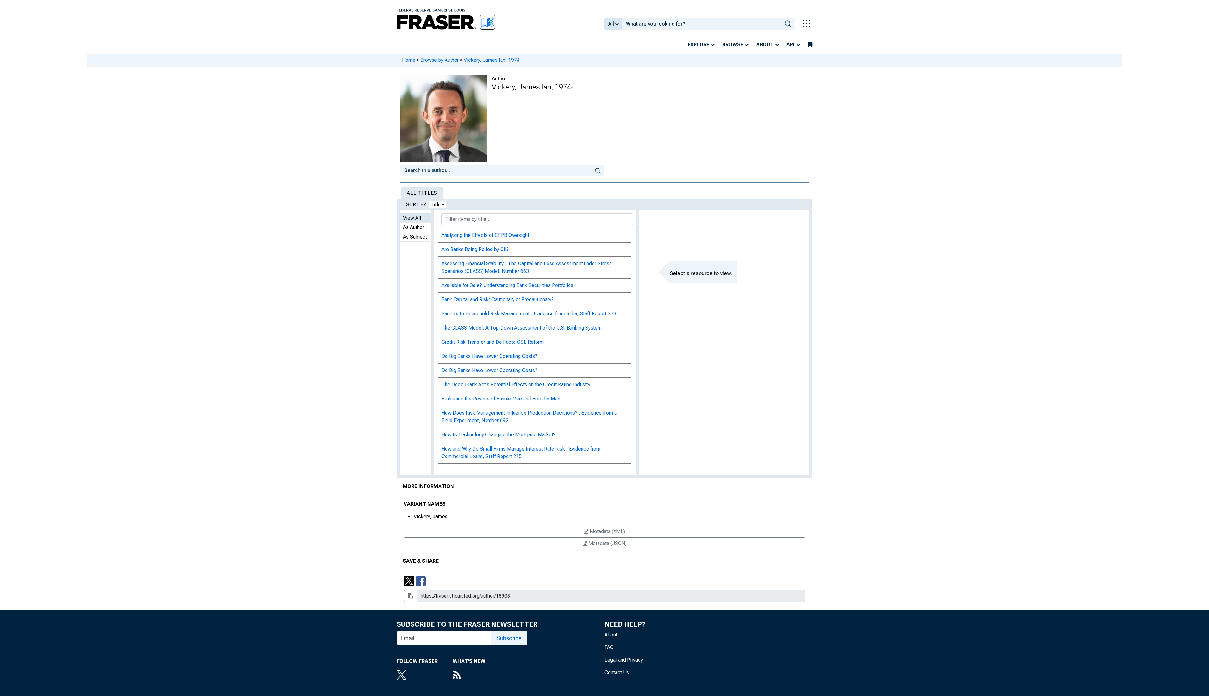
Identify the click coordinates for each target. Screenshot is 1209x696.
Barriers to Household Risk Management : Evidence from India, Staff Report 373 (528, 314)
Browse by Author (439, 60)
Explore (698, 45)
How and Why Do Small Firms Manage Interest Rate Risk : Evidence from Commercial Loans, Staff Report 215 (520, 452)
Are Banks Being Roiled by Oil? (475, 249)
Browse (732, 45)
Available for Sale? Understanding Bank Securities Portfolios (507, 285)
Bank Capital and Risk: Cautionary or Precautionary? (497, 299)
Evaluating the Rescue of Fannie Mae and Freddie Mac (500, 399)
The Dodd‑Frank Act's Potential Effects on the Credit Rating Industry (515, 385)
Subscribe (509, 638)
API (790, 45)
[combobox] (701, 24)
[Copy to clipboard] (410, 596)
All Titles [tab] (422, 193)
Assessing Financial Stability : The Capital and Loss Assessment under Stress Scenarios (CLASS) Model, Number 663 (526, 267)
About (765, 45)
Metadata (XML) (606, 531)
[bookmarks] (810, 45)
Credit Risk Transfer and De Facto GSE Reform (492, 342)
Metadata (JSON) (607, 543)
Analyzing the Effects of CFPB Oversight (485, 235)
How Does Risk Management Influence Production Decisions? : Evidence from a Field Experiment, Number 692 (529, 416)
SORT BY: (417, 205)
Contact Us (616, 673)
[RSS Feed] (469, 675)
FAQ (609, 647)
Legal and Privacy (623, 660)
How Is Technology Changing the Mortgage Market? (498, 435)
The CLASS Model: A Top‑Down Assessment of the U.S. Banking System (521, 328)
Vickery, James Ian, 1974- (492, 60)
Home (408, 60)
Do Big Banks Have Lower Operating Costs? (489, 356)
